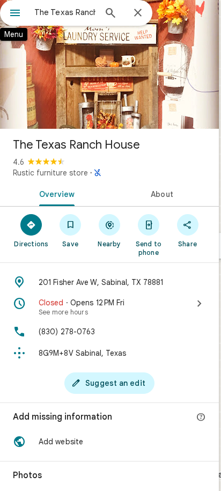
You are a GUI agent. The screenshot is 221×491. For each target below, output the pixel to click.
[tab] (54, 193)
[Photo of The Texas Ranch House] (109, 64)
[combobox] (64, 12)
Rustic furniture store (50, 173)
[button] (109, 441)
